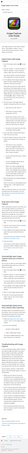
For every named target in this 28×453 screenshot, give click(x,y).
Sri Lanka (2, 446)
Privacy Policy (3, 450)
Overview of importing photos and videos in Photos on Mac (13, 424)
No (18, 436)
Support (6, 440)
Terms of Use (10, 450)
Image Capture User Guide (9, 5)
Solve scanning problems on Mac (11, 421)
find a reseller (9, 444)
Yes (10, 436)
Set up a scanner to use (12, 238)
